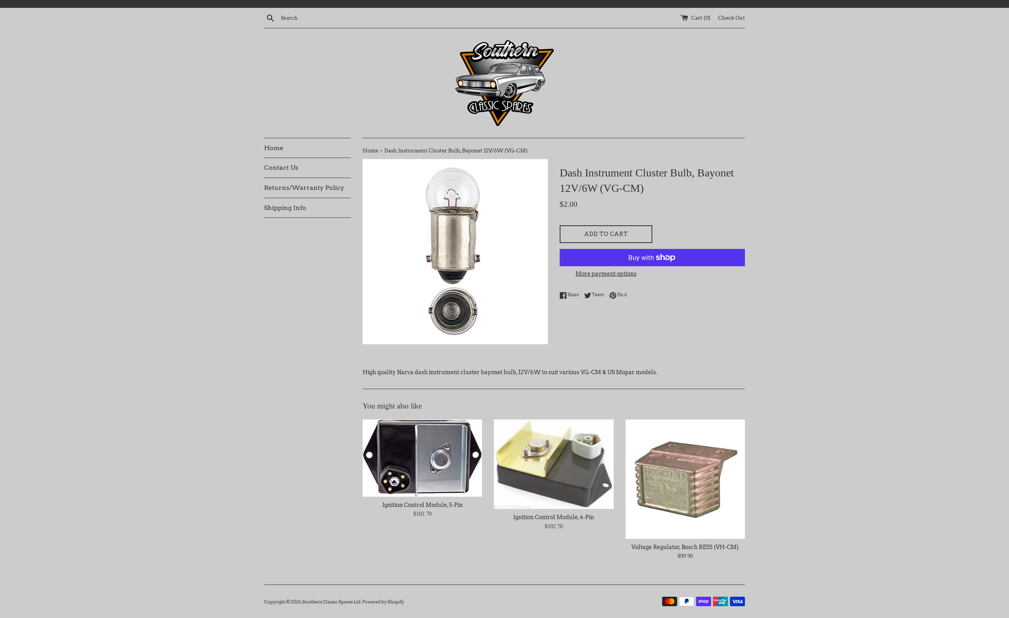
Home (273, 148)
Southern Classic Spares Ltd (331, 602)
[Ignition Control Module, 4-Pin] (553, 464)
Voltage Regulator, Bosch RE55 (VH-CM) (685, 547)
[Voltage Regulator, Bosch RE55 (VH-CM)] (685, 479)
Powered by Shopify (383, 602)
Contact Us (281, 167)
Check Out (731, 18)
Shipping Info (285, 208)
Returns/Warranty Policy (304, 187)
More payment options (606, 274)
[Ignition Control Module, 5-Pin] (422, 458)
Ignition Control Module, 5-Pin (422, 505)
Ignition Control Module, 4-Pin (553, 517)
